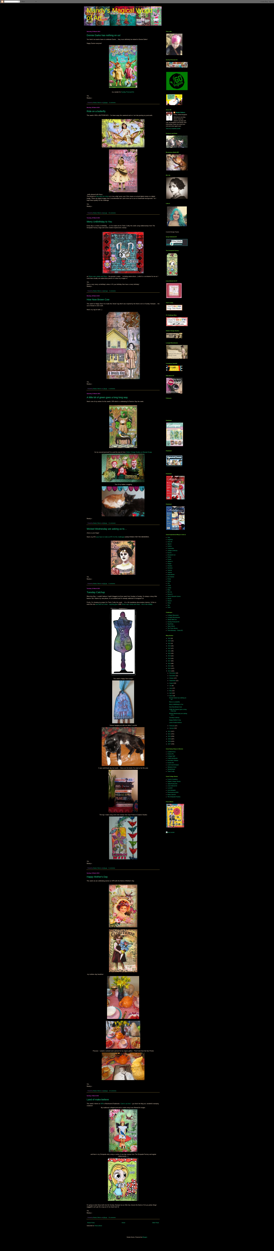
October (171, 678)
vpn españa (168, 834)
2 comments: (112, 388)
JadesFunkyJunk (172, 783)
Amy (169, 537)
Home (123, 1222)
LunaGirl (170, 788)
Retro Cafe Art (172, 794)
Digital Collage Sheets (174, 781)
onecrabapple (172, 790)
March (171, 695)
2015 (169, 666)
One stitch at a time (102, 196)
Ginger (169, 563)
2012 (169, 731)
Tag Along (170, 624)
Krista (169, 579)
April (170, 693)
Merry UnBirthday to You (99, 221)
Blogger (145, 1237)
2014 (169, 668)
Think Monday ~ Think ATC (175, 630)
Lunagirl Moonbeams (174, 617)
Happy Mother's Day (97, 876)
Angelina (170, 539)
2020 (169, 653)
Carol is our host (125, 1103)
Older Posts (155, 1222)
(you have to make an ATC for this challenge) (110, 537)
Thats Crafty (171, 771)
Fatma (169, 557)
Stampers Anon (172, 767)
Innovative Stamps (173, 760)
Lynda (169, 587)
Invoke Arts (171, 762)
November (172, 675)
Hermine (170, 568)
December (172, 673)
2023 (169, 646)
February (172, 725)
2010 (169, 736)
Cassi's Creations (173, 779)
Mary (169, 590)
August (171, 683)
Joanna (170, 570)
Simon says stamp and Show (98, 276)
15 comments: (112, 1217)
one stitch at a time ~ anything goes (107, 604)
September (172, 680)
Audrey (170, 546)
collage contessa (172, 550)
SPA (102, 1103)
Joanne (170, 572)
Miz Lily (170, 592)
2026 (169, 638)
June (171, 688)
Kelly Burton (171, 574)
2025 (169, 641)
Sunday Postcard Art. (127, 92)
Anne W (170, 542)
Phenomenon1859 (173, 792)
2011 (169, 734)
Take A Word (171, 626)
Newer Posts (91, 1222)
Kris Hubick (171, 577)
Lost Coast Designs (173, 765)
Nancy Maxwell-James (174, 596)
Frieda (169, 559)
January (171, 728)
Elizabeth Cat (171, 555)
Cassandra (171, 548)
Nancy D (170, 594)
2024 (169, 643)
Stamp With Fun (172, 619)
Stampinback (171, 769)
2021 (169, 651)
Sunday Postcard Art (173, 622)
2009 (169, 739)
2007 (169, 744)
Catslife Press (172, 752)
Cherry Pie (171, 754)
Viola (169, 607)
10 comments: (112, 213)
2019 (169, 656)
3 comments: (112, 291)
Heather (170, 566)
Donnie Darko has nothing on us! (104, 35)
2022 (169, 648)
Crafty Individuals (173, 758)
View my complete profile (173, 128)
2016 (169, 663)
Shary (169, 603)
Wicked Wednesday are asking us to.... (107, 529)
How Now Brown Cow (98, 299)
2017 (169, 661)
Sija (169, 605)
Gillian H (170, 561)
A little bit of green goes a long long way (107, 397)
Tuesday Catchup (96, 592)
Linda (169, 585)
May (170, 690)
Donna (169, 552)
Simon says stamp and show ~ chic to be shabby (136, 604)
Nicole (169, 598)
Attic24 (169, 544)
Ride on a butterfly (96, 111)
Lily (169, 583)
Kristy (169, 581)
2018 (169, 658)
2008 (169, 741)
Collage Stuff (171, 756)
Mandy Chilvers (180, 112)
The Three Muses (173, 628)
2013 (169, 671)
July (170, 685)
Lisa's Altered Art (172, 786)
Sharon (170, 601)
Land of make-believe (98, 1099)
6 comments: (112, 102)
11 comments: (112, 523)
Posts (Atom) (98, 1225)
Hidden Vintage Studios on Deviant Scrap (139, 452)
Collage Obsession (173, 615)
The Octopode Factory (174, 797)
